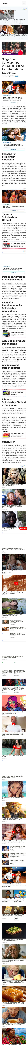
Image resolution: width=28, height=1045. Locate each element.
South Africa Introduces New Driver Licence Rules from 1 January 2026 (17, 392)
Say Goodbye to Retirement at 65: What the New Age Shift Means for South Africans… (18, 245)
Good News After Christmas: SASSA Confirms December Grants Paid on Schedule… (17, 435)
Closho (5, 3)
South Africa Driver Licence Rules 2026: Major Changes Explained (17, 334)
